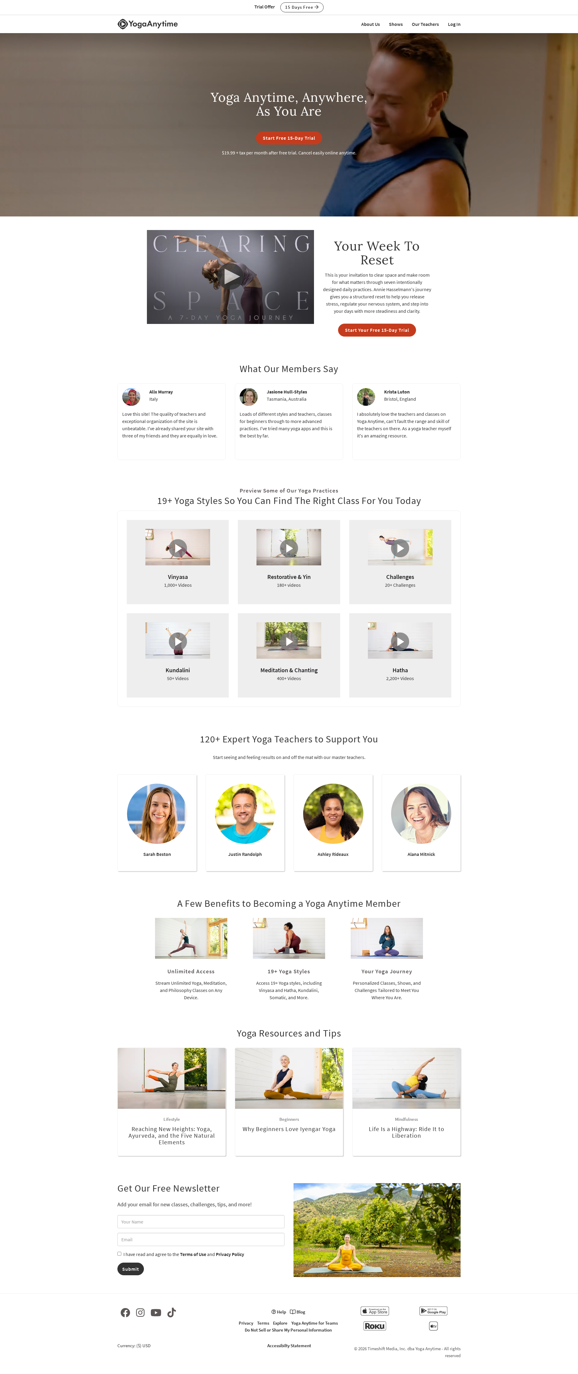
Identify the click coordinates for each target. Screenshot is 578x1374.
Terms (263, 1323)
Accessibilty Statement (289, 1345)
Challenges (400, 576)
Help (281, 1312)
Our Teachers (425, 24)
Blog (300, 1312)
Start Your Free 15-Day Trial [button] (377, 330)
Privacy (246, 1323)
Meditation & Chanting (289, 670)
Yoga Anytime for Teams (314, 1323)
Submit (130, 1269)
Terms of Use (193, 1254)
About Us (370, 24)
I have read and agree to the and (183, 1254)
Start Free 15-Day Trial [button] (289, 138)
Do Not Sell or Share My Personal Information (288, 1330)
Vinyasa (178, 576)
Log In (454, 24)
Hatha (400, 670)
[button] (230, 276)
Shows (396, 24)
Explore (280, 1323)
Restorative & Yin (289, 576)
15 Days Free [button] (300, 7)
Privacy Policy (230, 1254)
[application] (230, 277)
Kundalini (178, 670)
